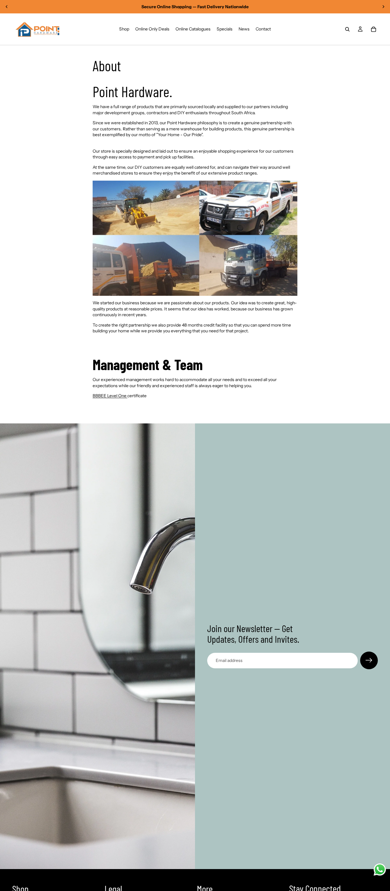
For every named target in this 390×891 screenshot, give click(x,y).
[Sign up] (369, 660)
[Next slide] (383, 6)
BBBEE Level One (110, 395)
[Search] (347, 29)
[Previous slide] (6, 6)
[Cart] (373, 29)
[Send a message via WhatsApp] (380, 869)
